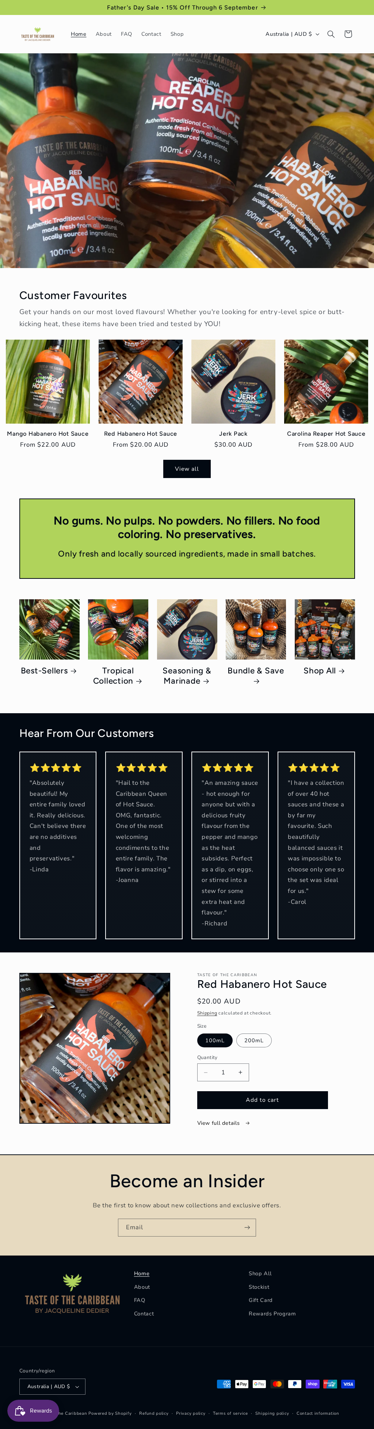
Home (142, 1273)
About (142, 1287)
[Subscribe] (247, 1228)
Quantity (207, 1057)
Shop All (320, 671)
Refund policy (154, 1413)
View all (187, 469)
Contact (144, 1313)
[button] (331, 34)
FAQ (139, 1300)
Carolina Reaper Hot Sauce (326, 433)
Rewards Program (272, 1313)
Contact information (318, 1413)
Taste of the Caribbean (62, 1413)
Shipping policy (272, 1413)
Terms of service (230, 1413)
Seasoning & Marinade (187, 676)
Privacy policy (190, 1413)
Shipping (207, 1013)
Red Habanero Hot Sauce (141, 433)
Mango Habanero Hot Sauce (47, 433)
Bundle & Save (256, 671)
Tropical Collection (113, 676)
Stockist (259, 1287)
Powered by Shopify (109, 1413)
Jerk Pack (233, 433)
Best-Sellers (44, 671)
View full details (219, 1123)
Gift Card (261, 1300)
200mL (254, 1040)
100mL (215, 1040)
